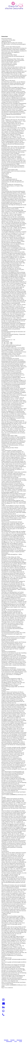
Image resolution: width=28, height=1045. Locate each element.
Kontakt (12, 1040)
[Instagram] (3, 999)
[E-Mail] (3, 1003)
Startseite (6, 1040)
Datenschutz (9, 1041)
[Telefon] (3, 1014)
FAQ (15, 1041)
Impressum (19, 1040)
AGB (20, 1041)
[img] (14, 5)
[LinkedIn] (3, 1007)
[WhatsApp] (3, 1011)
